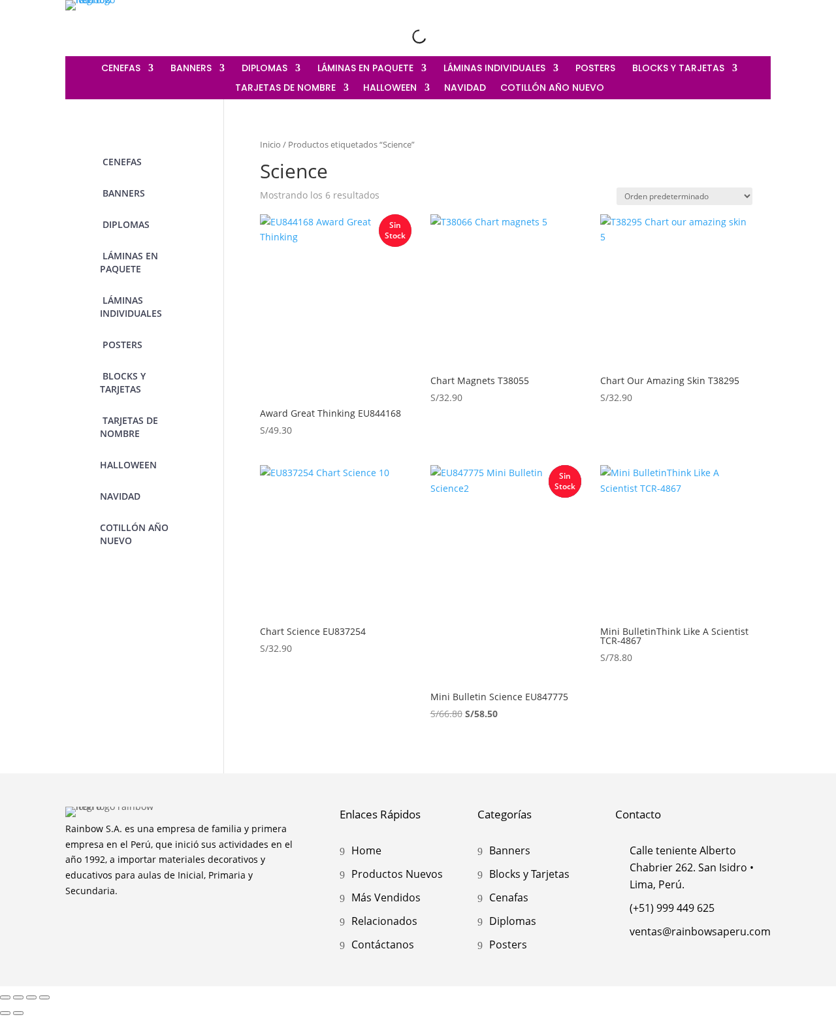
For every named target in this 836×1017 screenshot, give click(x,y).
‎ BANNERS (190, 68)
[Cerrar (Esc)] (44, 997)
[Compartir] (31, 997)
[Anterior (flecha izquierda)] (5, 1013)
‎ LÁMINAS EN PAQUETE (364, 68)
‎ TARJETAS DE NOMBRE (284, 88)
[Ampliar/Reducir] (5, 997)
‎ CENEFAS (119, 68)
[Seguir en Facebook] (732, 24)
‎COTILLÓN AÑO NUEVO (552, 88)
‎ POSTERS (594, 68)
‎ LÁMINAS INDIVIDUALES (493, 68)
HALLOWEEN (390, 88)
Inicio (270, 144)
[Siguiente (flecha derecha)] (18, 1013)
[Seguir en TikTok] (760, 24)
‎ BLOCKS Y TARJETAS (677, 68)
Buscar (399, 36)
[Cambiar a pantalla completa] (18, 997)
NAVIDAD (465, 88)
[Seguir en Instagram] (705, 24)
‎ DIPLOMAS (263, 68)
